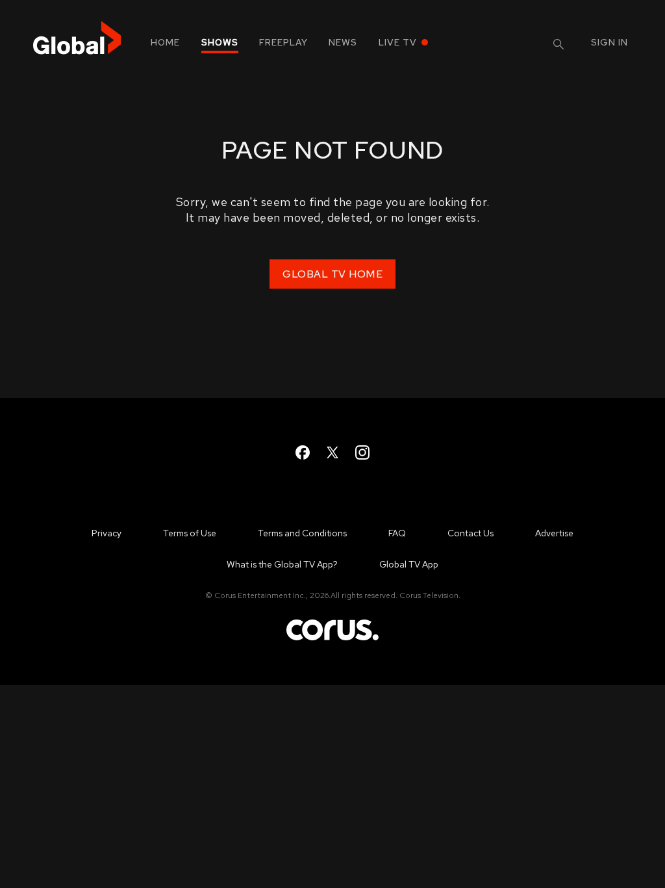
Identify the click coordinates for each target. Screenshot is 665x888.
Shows (219, 42)
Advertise (554, 533)
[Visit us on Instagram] (362, 452)
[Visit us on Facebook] (303, 452)
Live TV (398, 42)
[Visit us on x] (332, 452)
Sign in (609, 42)
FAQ (397, 533)
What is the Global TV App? (282, 564)
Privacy (106, 533)
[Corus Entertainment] (332, 639)
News (343, 42)
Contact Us (470, 533)
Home (165, 42)
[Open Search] (558, 44)
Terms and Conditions (302, 533)
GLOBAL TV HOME (332, 274)
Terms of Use (189, 533)
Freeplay (283, 42)
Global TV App (408, 564)
